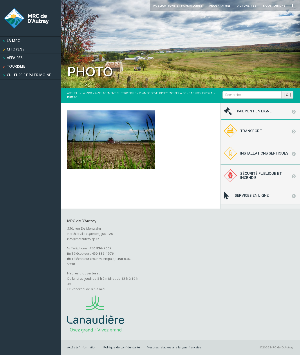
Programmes (220, 5)
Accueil (73, 93)
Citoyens (15, 49)
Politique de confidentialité (121, 347)
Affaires (15, 57)
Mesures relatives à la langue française (174, 347)
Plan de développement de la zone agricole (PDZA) (176, 93)
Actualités (247, 5)
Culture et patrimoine (29, 74)
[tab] (260, 111)
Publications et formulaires (178, 5)
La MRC (13, 40)
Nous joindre (274, 5)
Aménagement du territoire (115, 93)
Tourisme (16, 66)
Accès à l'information (81, 347)
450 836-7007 (100, 248)
